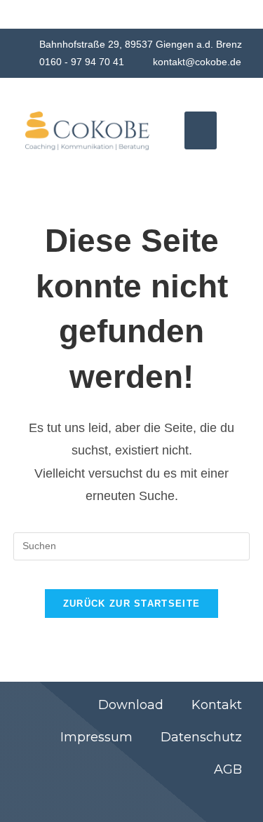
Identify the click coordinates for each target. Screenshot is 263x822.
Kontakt (216, 705)
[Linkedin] (208, 800)
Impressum (96, 737)
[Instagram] (241, 800)
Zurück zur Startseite (131, 603)
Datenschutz (201, 737)
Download (130, 705)
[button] (200, 130)
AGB (228, 769)
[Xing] (175, 800)
